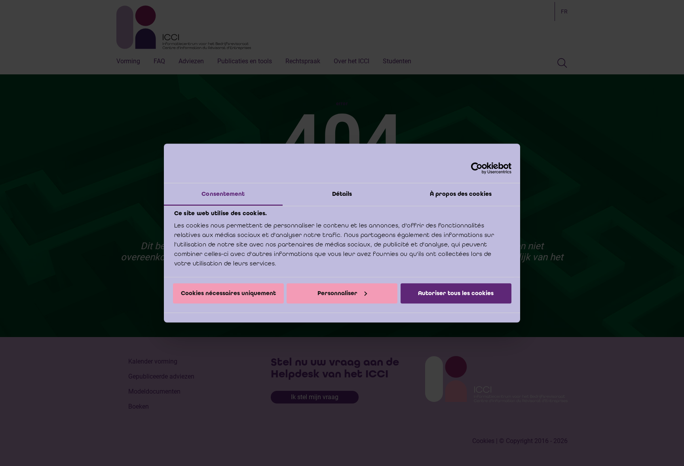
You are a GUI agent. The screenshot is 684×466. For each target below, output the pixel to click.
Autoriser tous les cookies (456, 293)
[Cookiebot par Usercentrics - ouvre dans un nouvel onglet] (476, 168)
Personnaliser (337, 293)
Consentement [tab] (223, 193)
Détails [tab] (342, 193)
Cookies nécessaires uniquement (228, 293)
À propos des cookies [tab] (461, 193)
